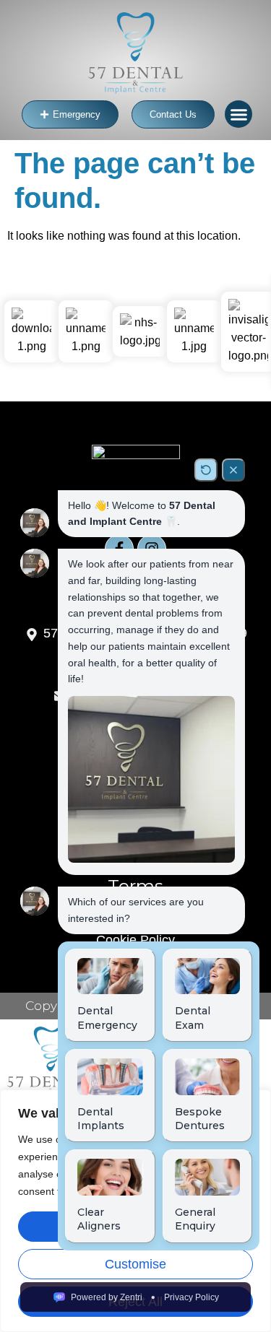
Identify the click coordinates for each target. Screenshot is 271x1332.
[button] (238, 114)
